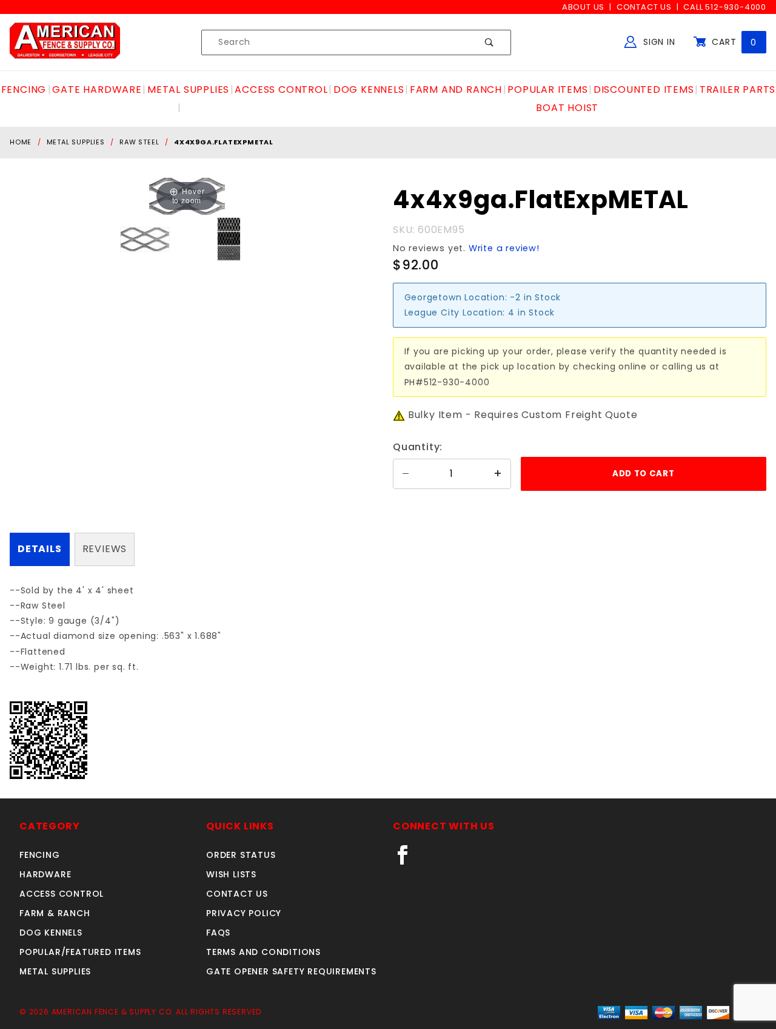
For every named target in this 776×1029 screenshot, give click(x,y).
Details (40, 549)
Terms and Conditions (263, 952)
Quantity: (418, 447)
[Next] (200, 196)
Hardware (45, 874)
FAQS (218, 932)
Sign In (657, 42)
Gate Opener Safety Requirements (291, 971)
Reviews (104, 549)
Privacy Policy (243, 913)
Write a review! (504, 248)
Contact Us (644, 7)
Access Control (61, 894)
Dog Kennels (50, 932)
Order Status (241, 855)
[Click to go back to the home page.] (65, 42)
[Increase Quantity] (498, 473)
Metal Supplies (55, 971)
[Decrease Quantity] (405, 473)
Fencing (39, 855)
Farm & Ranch (54, 913)
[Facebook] (408, 859)
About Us (583, 7)
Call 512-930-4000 (724, 7)
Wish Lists (231, 874)
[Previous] (173, 196)
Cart (733, 42)
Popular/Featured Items (80, 952)
